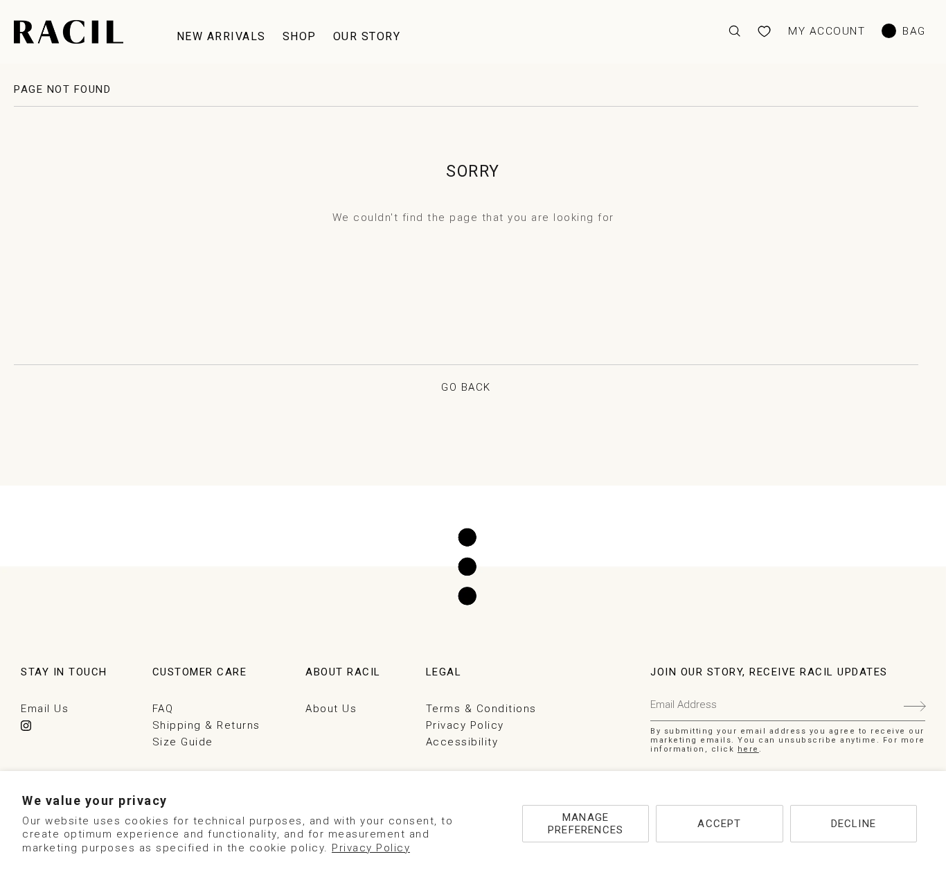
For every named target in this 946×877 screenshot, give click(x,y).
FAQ (163, 708)
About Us (331, 708)
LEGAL (444, 672)
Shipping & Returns (206, 725)
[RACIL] (68, 32)
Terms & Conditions (481, 708)
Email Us (45, 708)
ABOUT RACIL (343, 672)
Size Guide (182, 742)
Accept (719, 823)
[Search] (734, 31)
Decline (853, 823)
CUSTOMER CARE (199, 672)
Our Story (367, 36)
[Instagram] (26, 725)
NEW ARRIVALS (221, 36)
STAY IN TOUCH (64, 672)
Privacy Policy (371, 848)
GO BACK (466, 387)
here (748, 749)
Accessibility (462, 742)
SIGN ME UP (914, 705)
